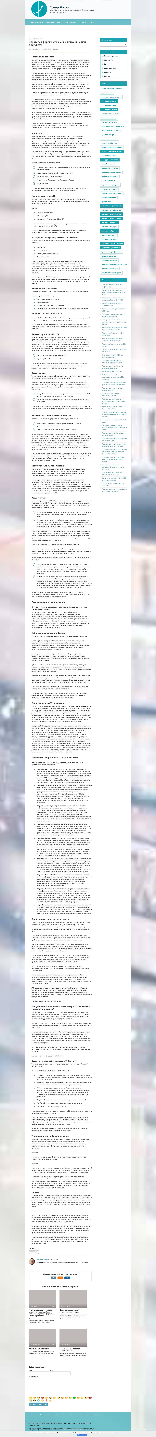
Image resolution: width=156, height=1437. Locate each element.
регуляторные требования (112, 193)
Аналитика (50, 22)
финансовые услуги (109, 227)
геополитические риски (111, 130)
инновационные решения (112, 147)
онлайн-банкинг (108, 181)
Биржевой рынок (71, 22)
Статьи (91, 22)
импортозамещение (110, 139)
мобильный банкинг (110, 176)
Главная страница (37, 22)
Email (52, 1370)
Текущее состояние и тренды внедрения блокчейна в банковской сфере (114, 428)
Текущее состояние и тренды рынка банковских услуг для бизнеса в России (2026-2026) (114, 452)
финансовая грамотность (112, 206)
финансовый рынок (109, 231)
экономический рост (110, 269)
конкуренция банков (110, 160)
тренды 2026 (106, 202)
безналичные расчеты (110, 114)
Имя (30, 1370)
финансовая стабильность (112, 210)
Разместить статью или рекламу (91, 1415)
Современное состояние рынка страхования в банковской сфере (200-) (113, 292)
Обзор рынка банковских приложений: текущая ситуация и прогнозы (113, 467)
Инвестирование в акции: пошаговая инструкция (69, 1311)
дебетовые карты (108, 135)
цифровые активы (109, 256)
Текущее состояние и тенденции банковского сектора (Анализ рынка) (113, 459)
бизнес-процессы (108, 118)
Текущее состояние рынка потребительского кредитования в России (114, 322)
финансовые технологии (111, 218)
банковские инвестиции (111, 97)
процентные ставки (109, 189)
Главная (33, 1415)
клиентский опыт (109, 156)
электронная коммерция (111, 273)
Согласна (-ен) (82, 1434)
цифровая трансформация (112, 243)
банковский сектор (109, 110)
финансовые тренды (110, 223)
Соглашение (73, 1415)
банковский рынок (109, 105)
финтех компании (109, 235)
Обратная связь (45, 1415)
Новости (83, 22)
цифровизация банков (111, 248)
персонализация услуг (110, 185)
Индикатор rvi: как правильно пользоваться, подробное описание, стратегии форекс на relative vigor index (41, 1313)
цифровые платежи (109, 260)
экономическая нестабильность (114, 264)
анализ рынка (107, 93)
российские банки (109, 197)
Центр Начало (60, 7)
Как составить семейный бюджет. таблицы (69, 1349)
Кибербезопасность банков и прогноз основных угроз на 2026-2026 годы (113, 377)
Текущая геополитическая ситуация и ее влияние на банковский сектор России (114, 414)
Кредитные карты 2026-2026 (112, 371)
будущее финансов (109, 122)
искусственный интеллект (112, 151)
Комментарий (33, 1377)
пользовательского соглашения (73, 1430)
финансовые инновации (111, 214)
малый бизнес (107, 164)
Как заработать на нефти (39, 1348)
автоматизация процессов (112, 89)
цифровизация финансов (112, 252)
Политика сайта (59, 1415)
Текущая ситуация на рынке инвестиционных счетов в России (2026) (113, 401)
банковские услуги (109, 101)
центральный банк (109, 239)
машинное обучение (110, 168)
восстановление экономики (113, 126)
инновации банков (109, 143)
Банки (59, 22)
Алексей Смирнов (43, 1259)
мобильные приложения (111, 172)
